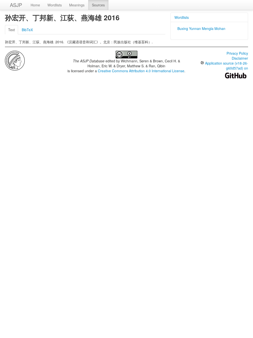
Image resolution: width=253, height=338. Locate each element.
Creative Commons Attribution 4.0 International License (141, 70)
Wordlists (54, 4)
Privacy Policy (237, 53)
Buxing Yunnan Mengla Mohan (201, 28)
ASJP (16, 4)
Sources (98, 4)
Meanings (76, 4)
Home (35, 4)
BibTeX (27, 29)
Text (11, 29)
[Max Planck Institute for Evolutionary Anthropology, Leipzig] (15, 60)
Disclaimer (240, 58)
